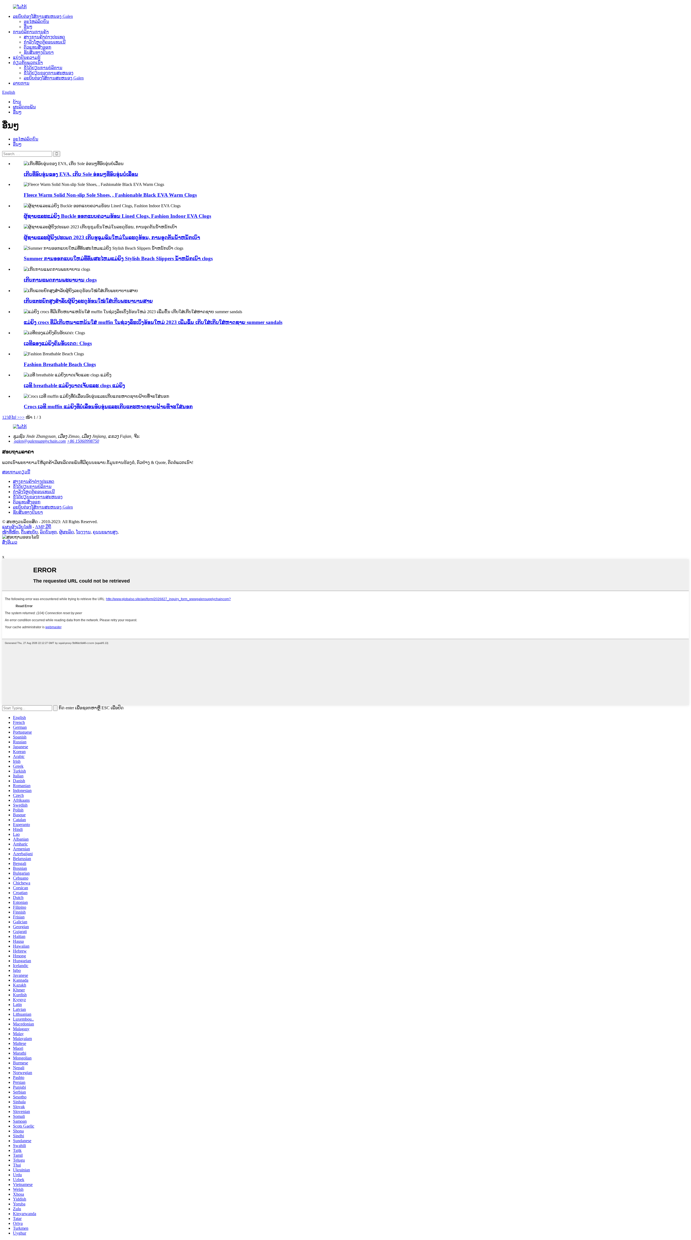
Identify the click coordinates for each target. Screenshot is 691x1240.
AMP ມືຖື (43, 526)
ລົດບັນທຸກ (48, 532)
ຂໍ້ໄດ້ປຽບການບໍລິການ (43, 67)
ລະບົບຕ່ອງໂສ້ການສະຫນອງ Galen (43, 16)
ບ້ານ (17, 101)
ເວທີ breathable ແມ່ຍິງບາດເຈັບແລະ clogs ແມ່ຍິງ (74, 385)
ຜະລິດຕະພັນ (24, 107)
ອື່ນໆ (28, 26)
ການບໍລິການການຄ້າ (31, 31)
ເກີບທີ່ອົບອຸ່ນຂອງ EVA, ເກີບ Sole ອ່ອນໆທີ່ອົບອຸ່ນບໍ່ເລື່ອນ (81, 174)
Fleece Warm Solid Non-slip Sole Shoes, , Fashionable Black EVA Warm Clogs (110, 195)
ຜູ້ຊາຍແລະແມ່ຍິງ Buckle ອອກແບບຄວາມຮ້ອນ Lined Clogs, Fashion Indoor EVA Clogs (117, 216)
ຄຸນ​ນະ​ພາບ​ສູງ (105, 532)
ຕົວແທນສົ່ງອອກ (37, 47)
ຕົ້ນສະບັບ (29, 532)
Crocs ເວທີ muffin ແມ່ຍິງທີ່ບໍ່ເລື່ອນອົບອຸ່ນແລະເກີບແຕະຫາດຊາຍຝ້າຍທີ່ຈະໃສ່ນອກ (108, 406)
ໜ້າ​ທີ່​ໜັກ (10, 532)
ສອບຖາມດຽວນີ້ (16, 472)
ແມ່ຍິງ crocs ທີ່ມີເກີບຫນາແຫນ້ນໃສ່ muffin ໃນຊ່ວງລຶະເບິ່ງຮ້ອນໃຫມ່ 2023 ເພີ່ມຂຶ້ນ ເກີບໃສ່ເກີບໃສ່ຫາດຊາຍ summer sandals (153, 322)
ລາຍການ (21, 83)
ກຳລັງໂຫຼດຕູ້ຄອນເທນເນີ (45, 42)
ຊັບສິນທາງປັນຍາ (39, 52)
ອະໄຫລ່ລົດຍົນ (36, 21)
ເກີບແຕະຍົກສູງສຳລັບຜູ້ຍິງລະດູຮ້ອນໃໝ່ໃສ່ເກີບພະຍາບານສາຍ (88, 301)
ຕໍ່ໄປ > (14, 417)
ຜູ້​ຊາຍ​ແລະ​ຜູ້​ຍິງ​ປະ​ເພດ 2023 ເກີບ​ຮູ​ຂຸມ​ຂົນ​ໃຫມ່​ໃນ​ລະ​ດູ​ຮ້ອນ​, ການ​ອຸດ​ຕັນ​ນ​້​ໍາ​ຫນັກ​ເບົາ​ (112, 237)
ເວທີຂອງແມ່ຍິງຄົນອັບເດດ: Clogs (58, 343)
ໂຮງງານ (83, 532)
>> (22, 417)
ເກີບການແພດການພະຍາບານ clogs (60, 280)
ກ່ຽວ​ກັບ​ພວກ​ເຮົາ (28, 62)
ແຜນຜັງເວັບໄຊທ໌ (17, 526)
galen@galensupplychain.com (39, 441)
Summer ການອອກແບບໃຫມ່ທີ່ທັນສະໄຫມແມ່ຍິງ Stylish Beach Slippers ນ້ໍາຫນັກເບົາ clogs (118, 258)
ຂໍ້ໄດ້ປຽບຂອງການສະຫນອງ (48, 73)
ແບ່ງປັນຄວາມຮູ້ (26, 57)
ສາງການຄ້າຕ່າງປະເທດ (44, 37)
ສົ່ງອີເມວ (9, 542)
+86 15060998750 (83, 441)
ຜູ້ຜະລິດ (66, 532)
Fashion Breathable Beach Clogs (60, 364)
